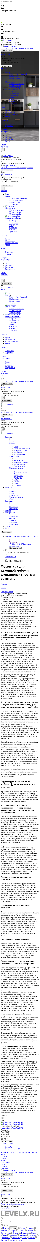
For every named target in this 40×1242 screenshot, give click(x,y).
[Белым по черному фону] (1, 15)
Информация (6, 132)
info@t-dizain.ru (6, 54)
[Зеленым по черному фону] (1, 22)
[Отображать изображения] (2, 27)
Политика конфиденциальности (12, 1204)
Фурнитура (9, 126)
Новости (4, 1166)
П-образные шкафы (16, 84)
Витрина (12, 91)
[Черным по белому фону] (1, 13)
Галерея (4, 130)
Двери (7, 116)
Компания (5, 120)
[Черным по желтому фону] (1, 20)
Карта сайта (5, 1208)
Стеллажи (13, 99)
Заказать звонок (7, 50)
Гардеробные (14, 93)
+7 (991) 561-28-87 (10, 46)
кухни (19, 1152)
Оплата (7, 135)
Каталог (4, 68)
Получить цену (6, 66)
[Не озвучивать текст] (2, 36)
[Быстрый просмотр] (2, 1118)
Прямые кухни (14, 78)
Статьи (3, 145)
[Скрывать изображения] (2, 29)
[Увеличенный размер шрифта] (2, 9)
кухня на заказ (31, 1152)
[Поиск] (3, 149)
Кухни (7, 72)
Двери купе (13, 95)
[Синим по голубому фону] (1, 18)
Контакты (5, 147)
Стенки (12, 101)
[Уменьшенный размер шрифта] (2, 4)
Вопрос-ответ (10, 141)
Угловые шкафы (15, 88)
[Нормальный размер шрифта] (2, 6)
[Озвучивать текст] (2, 34)
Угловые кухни (14, 80)
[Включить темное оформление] (2, 188)
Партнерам (9, 139)
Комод (11, 97)
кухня (24, 1152)
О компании (9, 124)
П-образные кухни (16, 76)
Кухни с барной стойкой (18, 74)
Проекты (4, 107)
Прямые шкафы (15, 86)
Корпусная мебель (12, 89)
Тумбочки (13, 103)
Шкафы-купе (10, 82)
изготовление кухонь (8, 1152)
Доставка (8, 137)
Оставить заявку (7, 1141)
